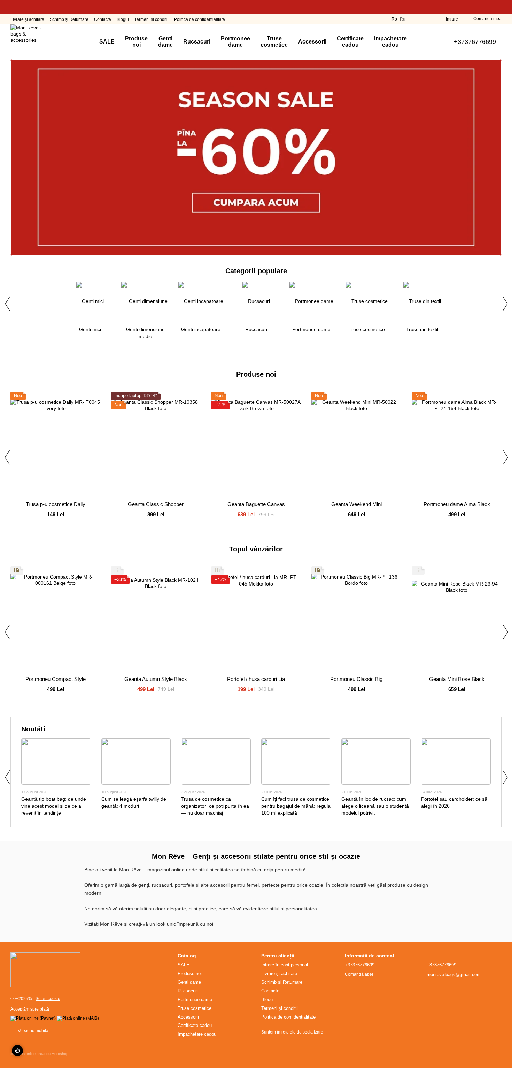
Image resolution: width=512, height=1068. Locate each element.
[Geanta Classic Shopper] (156, 444)
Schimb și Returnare (69, 19)
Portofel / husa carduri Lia (256, 679)
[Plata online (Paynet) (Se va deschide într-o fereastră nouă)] (33, 1018)
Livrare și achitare (27, 19)
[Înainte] (504, 303)
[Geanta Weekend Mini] (356, 444)
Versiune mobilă (32, 1030)
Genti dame (165, 42)
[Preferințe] (427, 19)
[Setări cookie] (17, 1050)
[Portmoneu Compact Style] (55, 618)
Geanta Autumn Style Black (155, 679)
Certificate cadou (350, 42)
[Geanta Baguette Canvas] (256, 444)
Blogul (123, 19)
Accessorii (312, 42)
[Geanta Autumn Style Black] (156, 618)
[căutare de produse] (424, 41)
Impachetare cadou (390, 42)
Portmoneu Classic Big (356, 679)
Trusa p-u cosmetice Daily (55, 504)
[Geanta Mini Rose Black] (457, 618)
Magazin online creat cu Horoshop (39, 1054)
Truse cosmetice (274, 42)
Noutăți (33, 729)
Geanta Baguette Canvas (256, 504)
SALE (107, 42)
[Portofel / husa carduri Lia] (256, 618)
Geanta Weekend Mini (356, 504)
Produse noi (136, 42)
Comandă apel (359, 974)
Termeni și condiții (151, 19)
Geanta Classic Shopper (156, 504)
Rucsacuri (196, 42)
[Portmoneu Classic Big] (356, 618)
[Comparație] (415, 19)
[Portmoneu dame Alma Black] (457, 444)
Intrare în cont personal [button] (284, 964)
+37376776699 (475, 42)
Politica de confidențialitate (199, 19)
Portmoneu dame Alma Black (457, 504)
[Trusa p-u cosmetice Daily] (55, 444)
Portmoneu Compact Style (55, 679)
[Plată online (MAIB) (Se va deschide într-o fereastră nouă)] (78, 1018)
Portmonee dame (235, 42)
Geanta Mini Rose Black (456, 679)
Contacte (102, 19)
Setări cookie (48, 998)
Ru (402, 19)
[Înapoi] (7, 303)
